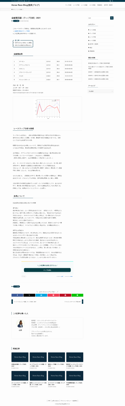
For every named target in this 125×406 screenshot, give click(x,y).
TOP (49, 400)
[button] (17, 295)
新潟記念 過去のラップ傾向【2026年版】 (99, 63)
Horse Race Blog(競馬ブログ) (25, 5)
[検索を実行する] (112, 18)
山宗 (62, 276)
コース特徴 (93, 30)
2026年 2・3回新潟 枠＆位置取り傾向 (98, 79)
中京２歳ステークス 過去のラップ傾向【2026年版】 (100, 67)
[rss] (110, 1)
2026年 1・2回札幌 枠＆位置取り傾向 (98, 72)
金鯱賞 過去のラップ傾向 (22, 31)
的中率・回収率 (94, 44)
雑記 (91, 47)
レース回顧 (16, 21)
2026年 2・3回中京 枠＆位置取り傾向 (98, 75)
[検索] (112, 1)
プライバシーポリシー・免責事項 (68, 400)
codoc (71, 276)
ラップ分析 (93, 33)
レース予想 (93, 37)
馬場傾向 (92, 51)
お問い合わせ (55, 400)
